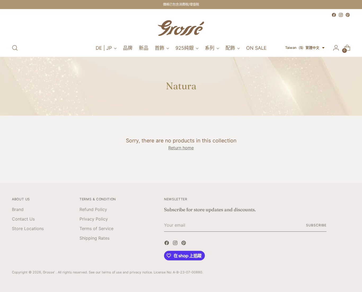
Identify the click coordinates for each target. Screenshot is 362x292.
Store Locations (28, 228)
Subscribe (316, 225)
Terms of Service (96, 228)
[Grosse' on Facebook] (334, 14)
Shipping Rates (94, 238)
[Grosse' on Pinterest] (347, 14)
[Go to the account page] (336, 48)
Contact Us (23, 219)
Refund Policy (93, 209)
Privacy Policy (94, 219)
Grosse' (49, 272)
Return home (181, 147)
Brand (18, 209)
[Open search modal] (15, 48)
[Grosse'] (181, 29)
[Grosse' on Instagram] (340, 14)
